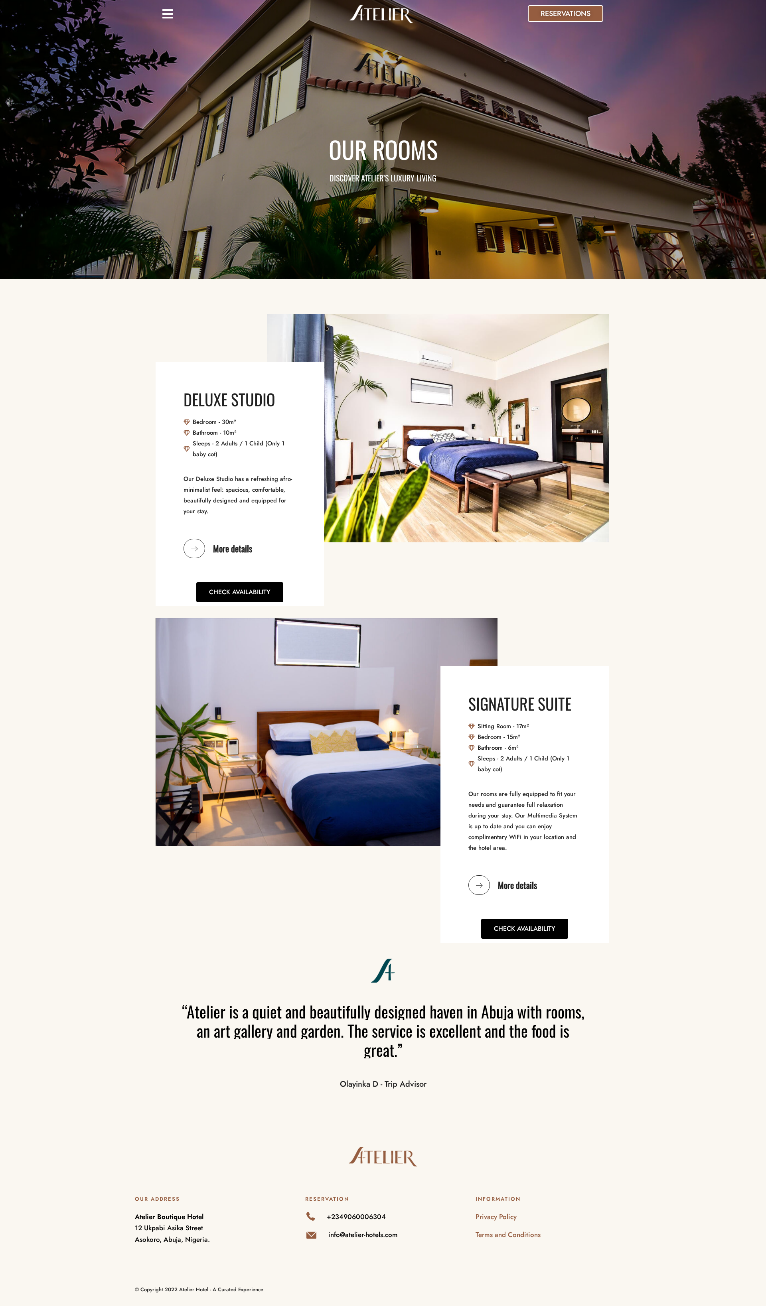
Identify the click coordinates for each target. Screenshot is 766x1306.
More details (232, 548)
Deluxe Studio (229, 399)
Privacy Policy (496, 1216)
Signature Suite (519, 703)
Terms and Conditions (508, 1234)
